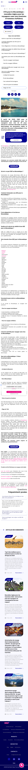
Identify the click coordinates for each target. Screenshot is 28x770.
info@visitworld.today (16, 754)
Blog (19, 22)
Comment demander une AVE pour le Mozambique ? (11, 42)
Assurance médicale (5, 478)
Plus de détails (18, 572)
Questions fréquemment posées (18, 729)
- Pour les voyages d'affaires (10, 63)
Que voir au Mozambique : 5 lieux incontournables (10, 72)
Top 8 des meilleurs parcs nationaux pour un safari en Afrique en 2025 (13, 553)
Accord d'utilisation (7, 732)
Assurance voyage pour (6, 476)
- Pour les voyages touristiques (11, 60)
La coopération (6, 729)
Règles (11, 747)
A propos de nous (9, 726)
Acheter (16, 140)
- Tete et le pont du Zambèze (10, 84)
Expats (19, 27)
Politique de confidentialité (18, 732)
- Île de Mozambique (8, 78)
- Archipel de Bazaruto (8, 75)
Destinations (17, 747)
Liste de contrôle (5, 471)
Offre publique (18, 726)
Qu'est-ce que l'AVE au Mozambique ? (11, 38)
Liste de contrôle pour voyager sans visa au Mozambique (13, 68)
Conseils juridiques (5, 474)
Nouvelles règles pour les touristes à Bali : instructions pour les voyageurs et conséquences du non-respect (13, 598)
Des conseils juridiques (19, 739)
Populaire (8, 27)
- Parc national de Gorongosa (10, 81)
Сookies (13, 388)
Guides (4, 739)
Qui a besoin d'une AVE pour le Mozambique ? (13, 53)
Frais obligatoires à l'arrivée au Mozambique (13, 46)
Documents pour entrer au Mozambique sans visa (13, 57)
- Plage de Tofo (7, 87)
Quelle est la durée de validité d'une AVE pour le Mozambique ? (13, 50)
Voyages (8, 22)
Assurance (10, 739)
